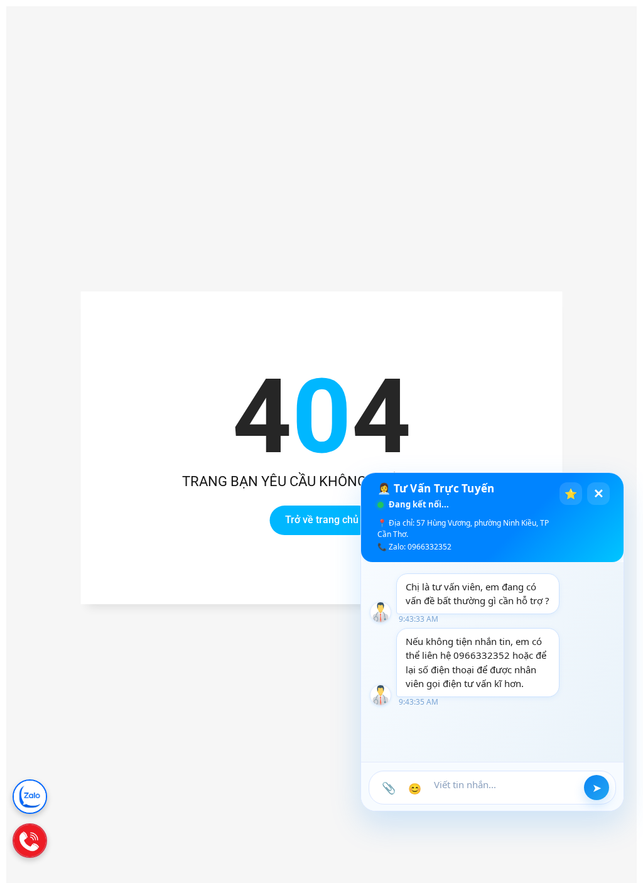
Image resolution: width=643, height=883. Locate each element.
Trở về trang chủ (322, 520)
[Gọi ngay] (30, 840)
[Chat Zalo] (30, 796)
